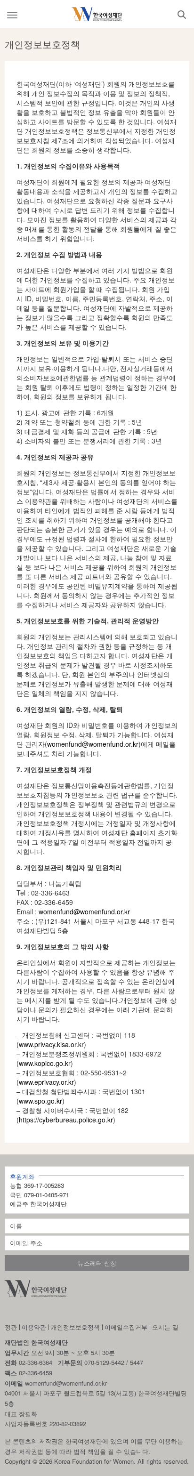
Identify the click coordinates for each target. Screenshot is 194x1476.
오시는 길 (165, 1327)
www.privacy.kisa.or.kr (51, 1044)
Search (181, 14)
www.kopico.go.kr (45, 1063)
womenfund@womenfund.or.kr (92, 744)
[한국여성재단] (97, 14)
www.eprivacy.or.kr (46, 1082)
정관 (11, 1327)
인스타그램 (10, 1311)
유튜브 (58, 1311)
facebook (34, 1311)
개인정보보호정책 (75, 1327)
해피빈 (83, 1311)
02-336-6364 (35, 1362)
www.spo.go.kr (40, 1100)
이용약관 (34, 1327)
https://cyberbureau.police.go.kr (66, 1119)
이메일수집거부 (126, 1327)
